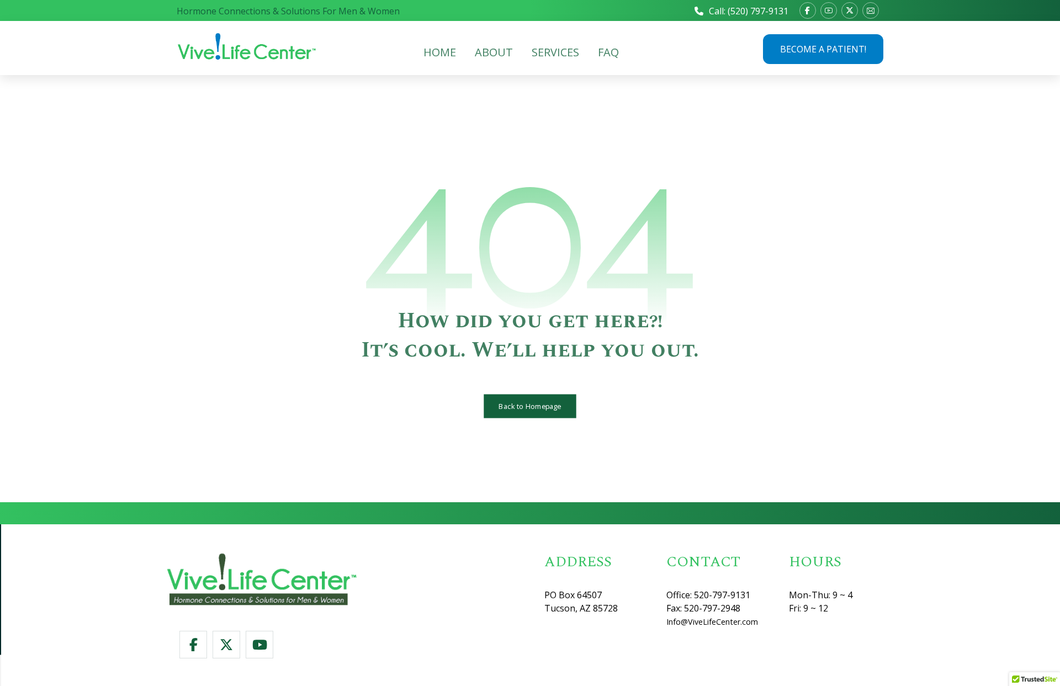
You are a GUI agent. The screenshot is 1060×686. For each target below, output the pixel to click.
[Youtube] (828, 10)
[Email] (870, 10)
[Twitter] (226, 644)
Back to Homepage (530, 406)
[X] (849, 10)
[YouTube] (259, 644)
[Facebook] (807, 10)
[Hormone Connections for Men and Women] (247, 46)
